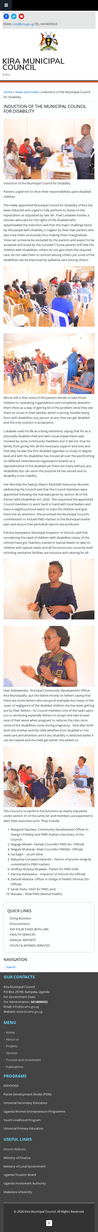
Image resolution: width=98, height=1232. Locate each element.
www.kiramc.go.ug (29, 1011)
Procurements (20, 924)
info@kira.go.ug (23, 24)
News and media (27, 92)
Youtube (21, 16)
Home (8, 92)
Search (10, 967)
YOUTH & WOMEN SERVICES (30, 945)
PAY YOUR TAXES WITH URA (29, 929)
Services (11, 1053)
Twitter (14, 16)
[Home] (48, 41)
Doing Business (20, 918)
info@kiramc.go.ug (26, 1006)
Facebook (6, 16)
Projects (11, 1046)
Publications (14, 1067)
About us (12, 1039)
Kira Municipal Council (33, 64)
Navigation (6, 5)
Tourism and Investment (23, 1060)
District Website (15, 1149)
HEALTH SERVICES (22, 934)
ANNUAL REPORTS (23, 940)
